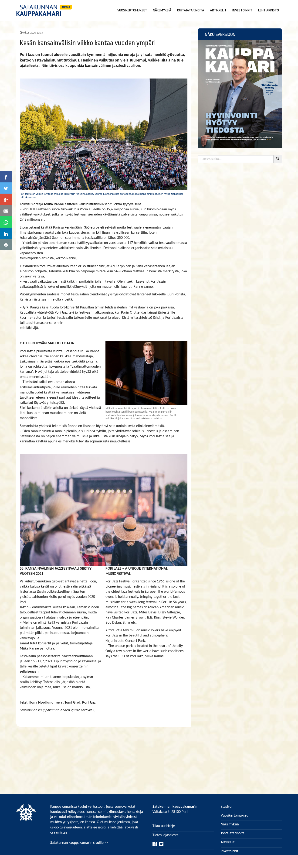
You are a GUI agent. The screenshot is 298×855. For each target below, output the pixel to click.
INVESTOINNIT (242, 10)
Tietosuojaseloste (165, 835)
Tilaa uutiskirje (163, 826)
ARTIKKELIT (218, 10)
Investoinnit (229, 851)
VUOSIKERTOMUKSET (132, 10)
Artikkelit (227, 842)
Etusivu (226, 807)
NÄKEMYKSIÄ (162, 10)
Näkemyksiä (230, 824)
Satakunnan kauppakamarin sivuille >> (79, 843)
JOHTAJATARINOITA (190, 10)
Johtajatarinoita (232, 833)
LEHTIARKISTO (268, 10)
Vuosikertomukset (234, 815)
